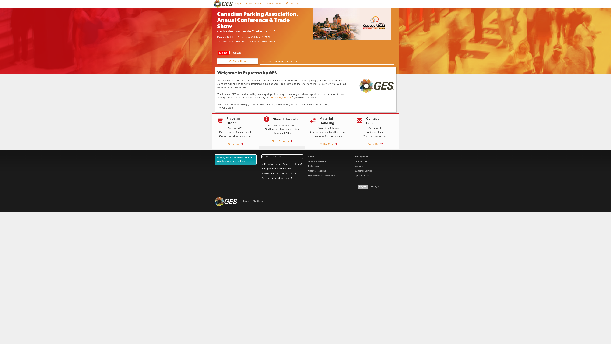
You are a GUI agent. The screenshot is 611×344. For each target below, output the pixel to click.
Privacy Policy (362, 156)
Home (311, 156)
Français (236, 52)
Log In (238, 3)
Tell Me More (327, 144)
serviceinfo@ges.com (280, 97)
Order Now (234, 144)
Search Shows (274, 3)
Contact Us (374, 144)
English (223, 52)
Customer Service (363, 171)
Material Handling (317, 171)
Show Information (317, 161)
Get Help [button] (293, 3)
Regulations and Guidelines (322, 175)
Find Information (281, 141)
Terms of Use (361, 161)
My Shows (258, 201)
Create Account (254, 3)
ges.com (359, 166)
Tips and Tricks (362, 175)
